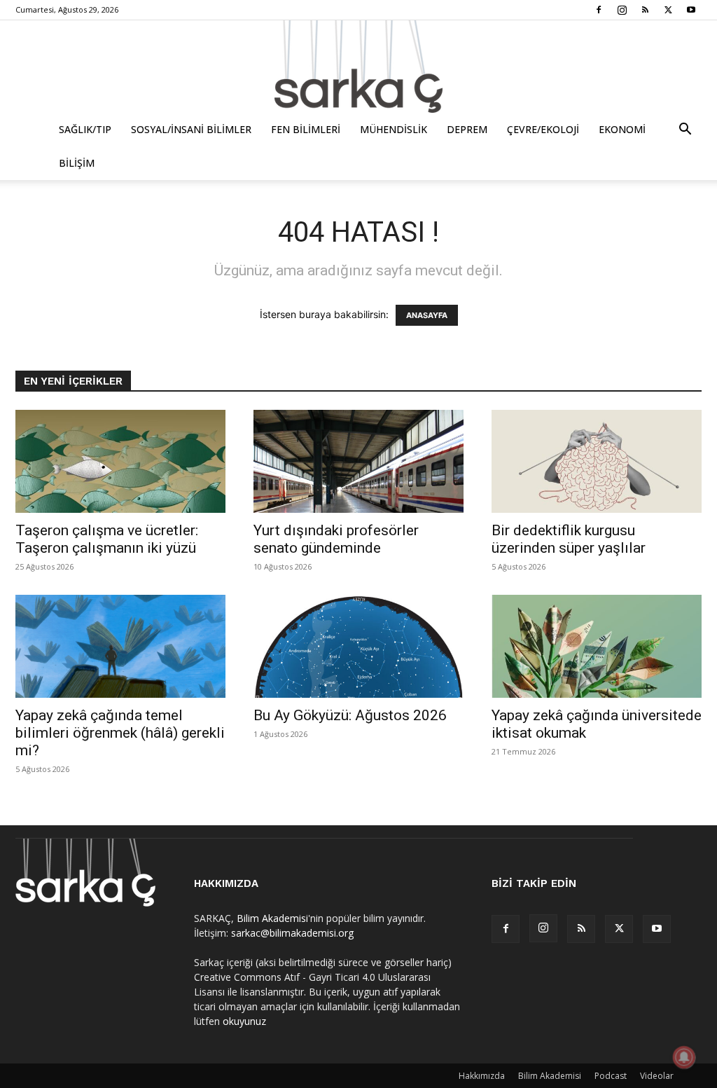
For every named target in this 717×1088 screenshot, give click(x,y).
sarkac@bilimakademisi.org (292, 932)
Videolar (657, 1076)
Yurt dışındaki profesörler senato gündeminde (336, 539)
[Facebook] (598, 10)
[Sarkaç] (358, 66)
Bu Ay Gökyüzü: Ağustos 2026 (350, 715)
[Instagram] (621, 10)
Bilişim (77, 163)
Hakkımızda (482, 1076)
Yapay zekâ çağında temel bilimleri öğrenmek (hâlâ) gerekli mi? (120, 733)
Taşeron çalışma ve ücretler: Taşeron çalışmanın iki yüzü (106, 539)
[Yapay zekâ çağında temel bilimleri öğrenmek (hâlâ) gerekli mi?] (120, 646)
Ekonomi (622, 129)
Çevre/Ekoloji (543, 129)
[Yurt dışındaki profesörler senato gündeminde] (358, 461)
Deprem (467, 129)
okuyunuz (244, 1021)
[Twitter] (667, 10)
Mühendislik (393, 129)
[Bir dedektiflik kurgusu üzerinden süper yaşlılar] (597, 461)
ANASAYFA (426, 315)
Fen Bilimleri (305, 129)
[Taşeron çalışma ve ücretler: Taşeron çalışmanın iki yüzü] (120, 461)
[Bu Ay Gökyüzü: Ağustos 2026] (358, 646)
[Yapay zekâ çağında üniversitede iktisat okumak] (597, 646)
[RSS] (644, 10)
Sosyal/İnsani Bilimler (191, 129)
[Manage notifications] (684, 1057)
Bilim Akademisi (272, 918)
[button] (685, 130)
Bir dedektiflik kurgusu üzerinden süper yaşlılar (569, 539)
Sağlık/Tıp (85, 129)
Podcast (610, 1076)
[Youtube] (691, 10)
